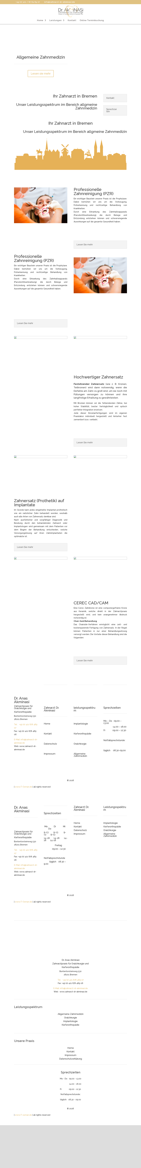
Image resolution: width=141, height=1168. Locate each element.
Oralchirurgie (80, 743)
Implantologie (81, 723)
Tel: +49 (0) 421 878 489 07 (71, 980)
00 (124, 750)
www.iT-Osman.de (23, 787)
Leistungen (55, 20)
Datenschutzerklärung (70, 1058)
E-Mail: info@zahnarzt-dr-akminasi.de (70, 988)
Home (40, 20)
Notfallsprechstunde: (114, 740)
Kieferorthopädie (82, 733)
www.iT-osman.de (23, 1115)
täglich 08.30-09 (113, 750)
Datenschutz (50, 743)
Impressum (49, 753)
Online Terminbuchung (92, 20)
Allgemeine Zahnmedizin (80, 754)
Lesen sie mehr (41, 73)
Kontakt (72, 20)
